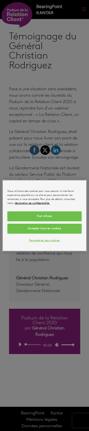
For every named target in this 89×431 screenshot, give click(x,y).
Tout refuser (44, 216)
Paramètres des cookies (44, 240)
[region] (44, 215)
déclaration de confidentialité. (32, 203)
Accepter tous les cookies (44, 228)
